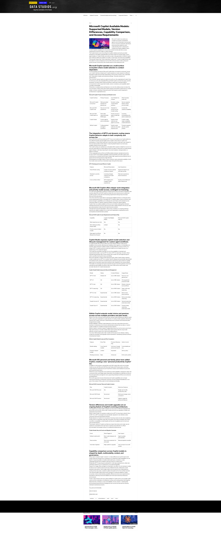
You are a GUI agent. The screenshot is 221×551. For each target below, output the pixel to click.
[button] (136, 15)
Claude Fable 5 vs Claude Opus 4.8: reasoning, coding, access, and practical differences (128, 527)
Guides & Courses (94, 15)
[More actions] (131, 23)
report (112, 498)
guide (108, 498)
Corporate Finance (123, 15)
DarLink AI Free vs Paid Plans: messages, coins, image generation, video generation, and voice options (91, 527)
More (131, 15)
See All (136, 512)
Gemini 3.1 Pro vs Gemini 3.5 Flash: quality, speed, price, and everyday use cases (110, 527)
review (116, 498)
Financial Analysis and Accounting (108, 15)
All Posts (85, 15)
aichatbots (92, 498)
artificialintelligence (101, 498)
